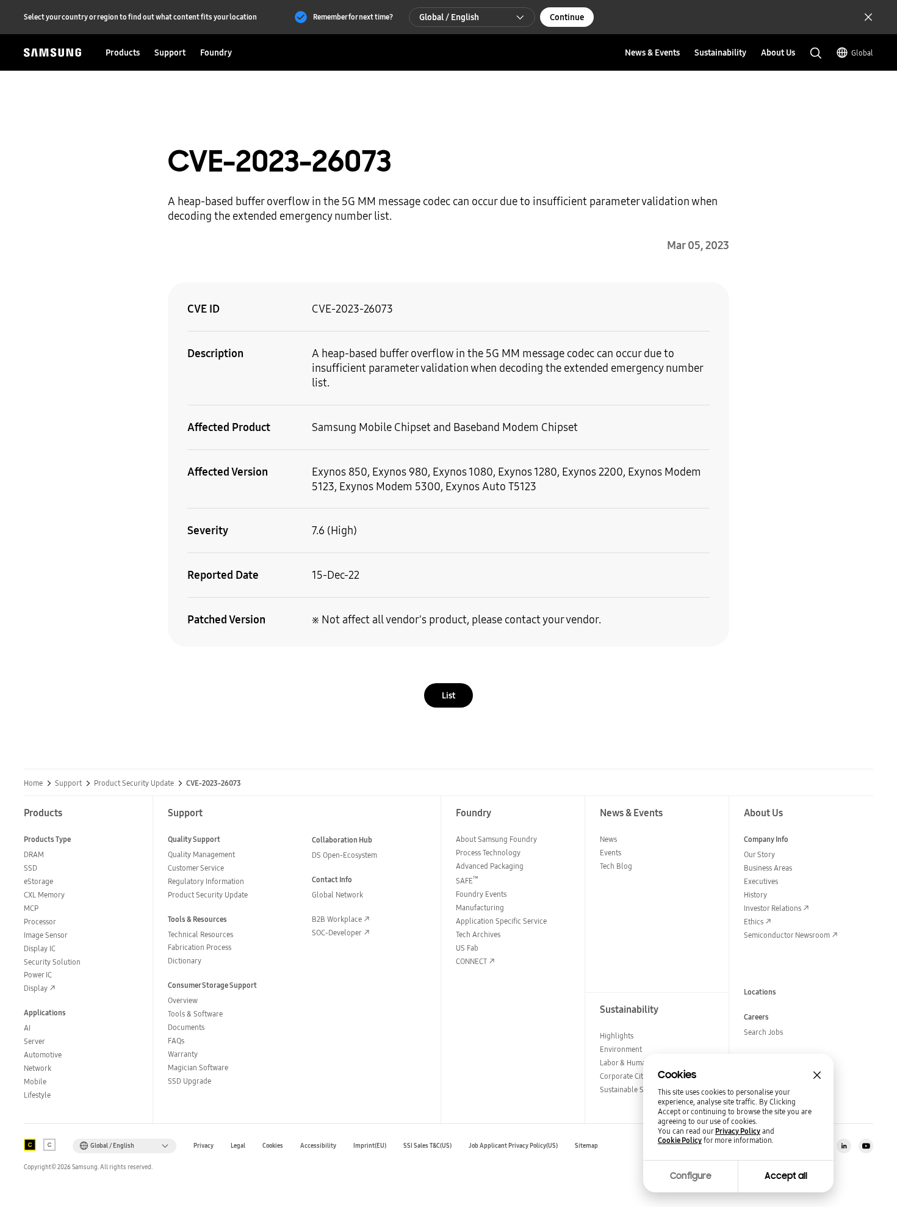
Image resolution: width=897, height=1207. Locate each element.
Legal (238, 1146)
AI (27, 1028)
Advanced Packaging (490, 866)
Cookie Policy (680, 1140)
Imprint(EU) (369, 1146)
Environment (621, 1049)
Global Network (337, 895)
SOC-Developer (337, 932)
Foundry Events (481, 894)
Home (33, 783)
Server (34, 1041)
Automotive (43, 1054)
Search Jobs (763, 1032)
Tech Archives (478, 934)
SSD (30, 868)
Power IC (38, 975)
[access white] (49, 1145)
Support (68, 783)
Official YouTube (866, 1146)
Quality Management (201, 854)
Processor (40, 921)
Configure (690, 1175)
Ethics (753, 921)
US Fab (467, 948)
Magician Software (198, 1067)
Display (36, 988)
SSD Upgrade (189, 1081)
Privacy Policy (737, 1131)
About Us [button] (778, 52)
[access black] (30, 1145)
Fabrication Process (199, 947)
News (608, 839)
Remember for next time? (353, 17)
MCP (31, 908)
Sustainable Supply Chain (641, 1089)
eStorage (38, 881)
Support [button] (170, 52)
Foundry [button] (216, 52)
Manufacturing (480, 907)
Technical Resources (200, 934)
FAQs (176, 1040)
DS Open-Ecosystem (344, 855)
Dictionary (184, 960)
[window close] (817, 1075)
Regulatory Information (206, 881)
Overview (183, 1000)
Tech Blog (616, 866)
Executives (761, 881)
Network (37, 1068)
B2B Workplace (337, 919)
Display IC (40, 948)
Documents (186, 1027)
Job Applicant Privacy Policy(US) (513, 1146)
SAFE (467, 880)
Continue (567, 17)
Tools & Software (195, 1014)
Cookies (272, 1146)
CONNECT (471, 961)
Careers (756, 1017)
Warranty (183, 1054)
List (448, 695)
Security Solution (52, 962)
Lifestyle (37, 1095)
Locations (760, 992)
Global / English (449, 17)
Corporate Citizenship (634, 1076)
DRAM (34, 854)
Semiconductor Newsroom (787, 935)
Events (610, 852)
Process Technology (488, 852)
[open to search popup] (816, 53)
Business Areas (768, 868)
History (755, 895)
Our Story (759, 854)
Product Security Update (134, 783)
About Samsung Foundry (496, 839)
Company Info (766, 839)
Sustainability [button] (720, 52)
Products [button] (123, 52)
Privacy (203, 1146)
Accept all (786, 1175)
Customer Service (196, 868)
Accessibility (318, 1146)
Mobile (35, 1081)
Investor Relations (772, 908)
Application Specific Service (501, 921)
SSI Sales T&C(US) (427, 1146)
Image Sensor (46, 935)
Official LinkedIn (844, 1146)
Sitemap (586, 1146)
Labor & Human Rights (636, 1062)
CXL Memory (44, 895)
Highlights (616, 1036)
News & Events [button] (652, 52)
